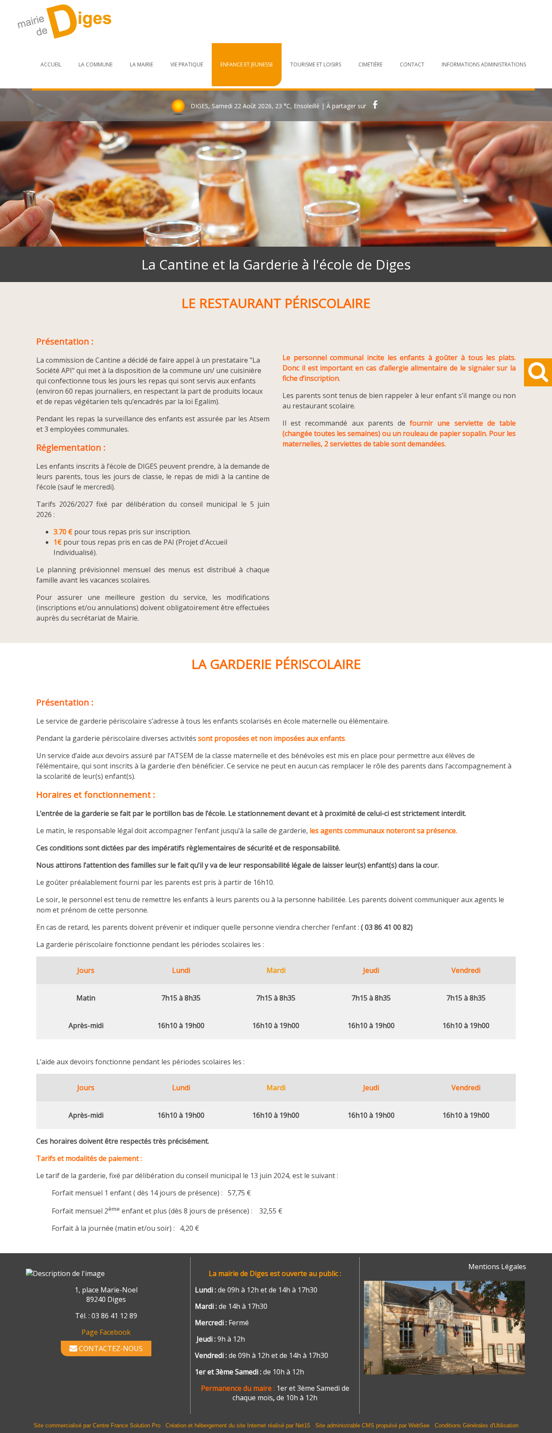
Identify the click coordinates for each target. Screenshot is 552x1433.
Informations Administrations (484, 64)
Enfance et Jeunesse (246, 64)
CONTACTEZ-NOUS (110, 1348)
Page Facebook (106, 1332)
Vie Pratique (186, 64)
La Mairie (141, 64)
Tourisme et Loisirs (315, 64)
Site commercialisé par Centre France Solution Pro (97, 1425)
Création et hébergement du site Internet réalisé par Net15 (238, 1425)
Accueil (51, 64)
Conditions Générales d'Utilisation (476, 1425)
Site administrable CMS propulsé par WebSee (372, 1425)
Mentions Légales (497, 1266)
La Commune (95, 64)
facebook (375, 106)
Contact (412, 64)
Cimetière (370, 64)
